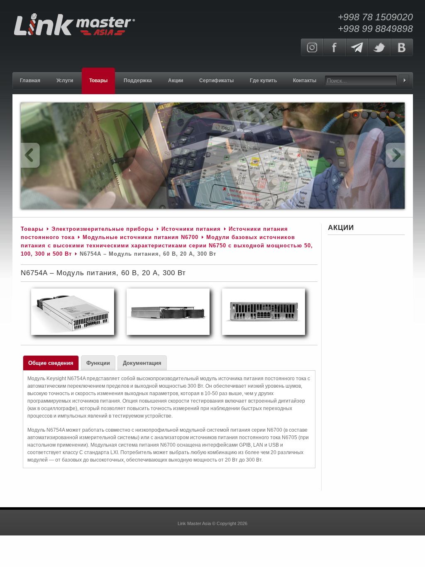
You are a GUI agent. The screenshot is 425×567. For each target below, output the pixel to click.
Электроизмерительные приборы (103, 229)
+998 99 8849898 (375, 28)
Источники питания (191, 229)
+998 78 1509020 (375, 17)
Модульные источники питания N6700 (140, 237)
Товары (32, 229)
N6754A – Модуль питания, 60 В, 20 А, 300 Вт (103, 273)
